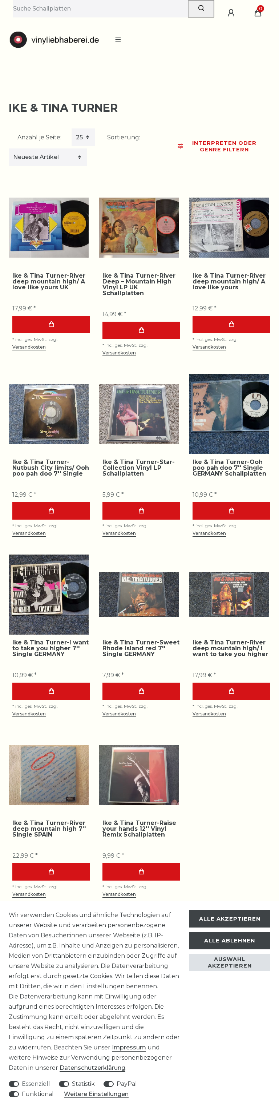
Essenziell (36, 1083)
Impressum (129, 1047)
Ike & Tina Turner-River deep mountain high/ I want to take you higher (230, 648)
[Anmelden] (232, 13)
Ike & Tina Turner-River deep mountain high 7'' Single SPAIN (49, 829)
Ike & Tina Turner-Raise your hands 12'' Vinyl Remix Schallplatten (139, 829)
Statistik (83, 1083)
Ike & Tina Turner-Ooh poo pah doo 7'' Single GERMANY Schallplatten (229, 468)
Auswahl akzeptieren (230, 962)
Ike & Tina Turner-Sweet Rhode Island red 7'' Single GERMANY (140, 648)
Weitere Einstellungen (96, 1094)
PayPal (127, 1083)
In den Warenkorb (51, 324)
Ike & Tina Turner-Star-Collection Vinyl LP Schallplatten (138, 468)
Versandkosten (29, 347)
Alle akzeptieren (229, 919)
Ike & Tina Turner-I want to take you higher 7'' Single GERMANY (50, 648)
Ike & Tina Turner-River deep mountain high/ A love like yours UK (48, 281)
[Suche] (201, 8)
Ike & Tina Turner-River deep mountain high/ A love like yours (229, 281)
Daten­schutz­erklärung (92, 1067)
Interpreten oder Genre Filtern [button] (224, 146)
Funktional (38, 1094)
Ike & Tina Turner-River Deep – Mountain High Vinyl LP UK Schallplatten (138, 284)
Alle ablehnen (229, 940)
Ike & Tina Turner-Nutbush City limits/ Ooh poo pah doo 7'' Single (50, 468)
